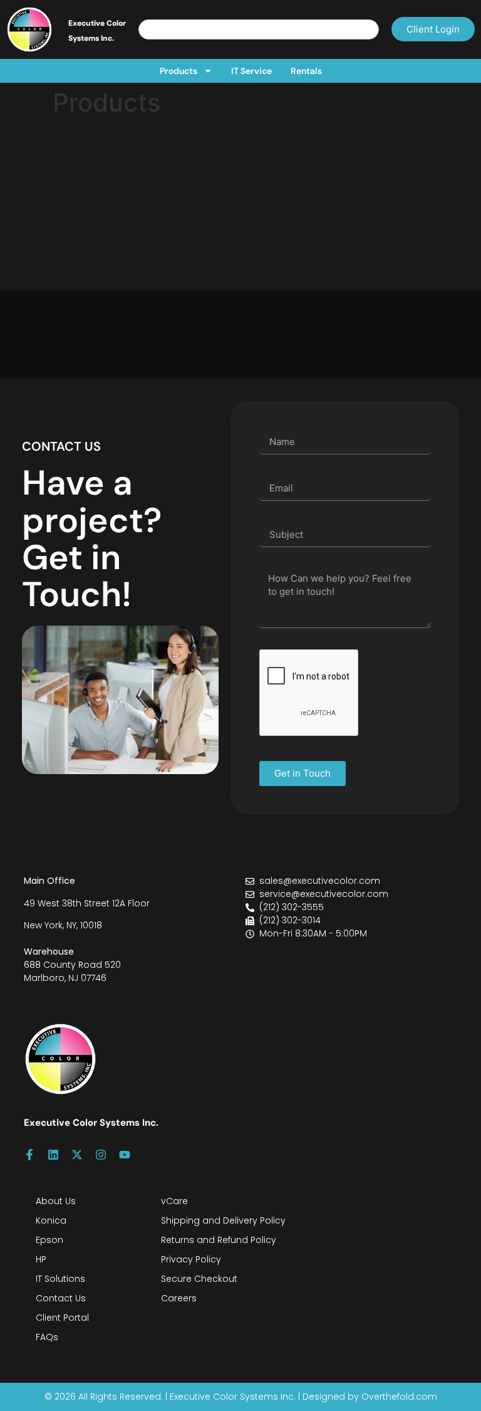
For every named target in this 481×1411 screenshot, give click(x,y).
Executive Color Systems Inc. (91, 1122)
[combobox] (258, 29)
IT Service (251, 70)
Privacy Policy (191, 1259)
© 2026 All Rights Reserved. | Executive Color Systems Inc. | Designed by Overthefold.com (240, 1396)
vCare (174, 1201)
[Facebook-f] (29, 1154)
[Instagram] (100, 1154)
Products (178, 70)
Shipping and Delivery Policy (223, 1220)
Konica (51, 1220)
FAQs (47, 1337)
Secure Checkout (199, 1278)
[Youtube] (124, 1154)
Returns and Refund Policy (218, 1240)
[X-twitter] (77, 1154)
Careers (179, 1298)
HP (41, 1259)
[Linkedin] (53, 1154)
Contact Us (61, 1298)
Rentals (306, 70)
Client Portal (62, 1317)
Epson (49, 1240)
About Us (56, 1201)
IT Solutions (60, 1278)
